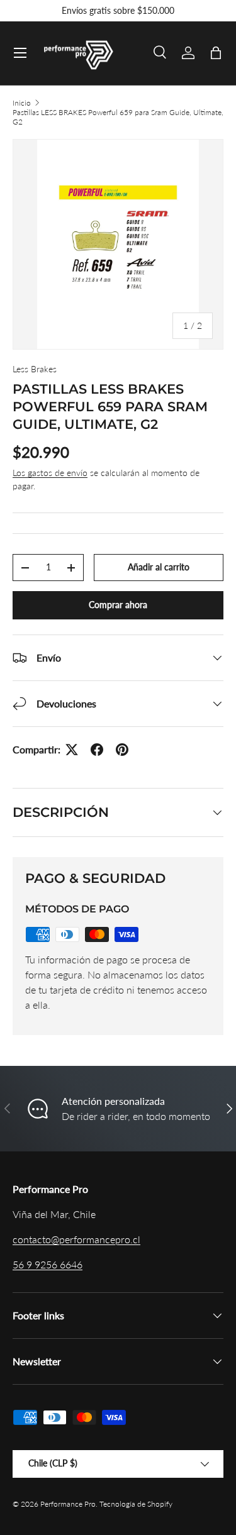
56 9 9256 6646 (47, 1264)
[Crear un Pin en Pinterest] (122, 749)
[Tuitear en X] (71, 749)
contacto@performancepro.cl (76, 1239)
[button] (216, 53)
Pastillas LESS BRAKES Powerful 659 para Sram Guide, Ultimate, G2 (118, 117)
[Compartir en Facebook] (97, 749)
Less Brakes (35, 368)
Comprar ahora (118, 604)
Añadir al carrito (158, 567)
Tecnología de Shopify (135, 1504)
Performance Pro (68, 1504)
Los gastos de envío (50, 472)
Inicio (22, 103)
